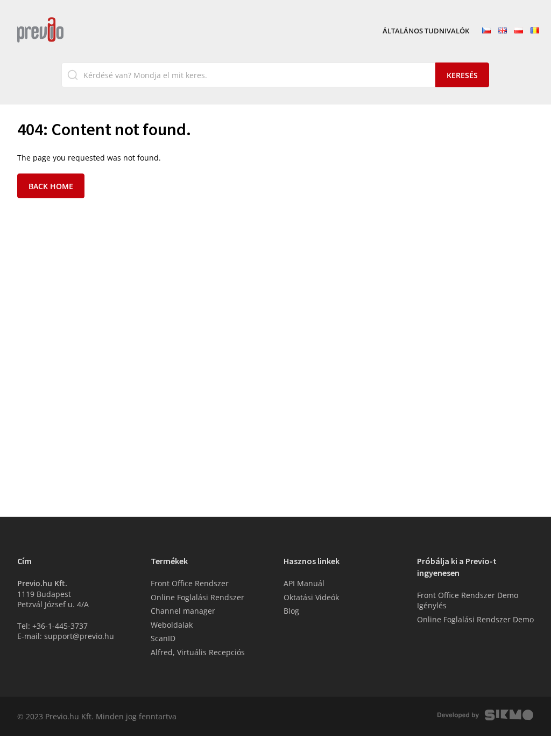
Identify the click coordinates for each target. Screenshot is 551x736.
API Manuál (304, 583)
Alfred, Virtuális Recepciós (198, 652)
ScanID (163, 638)
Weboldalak (172, 625)
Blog (291, 611)
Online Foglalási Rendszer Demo (475, 619)
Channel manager (183, 611)
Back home (51, 186)
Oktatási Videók (311, 597)
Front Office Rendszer (190, 583)
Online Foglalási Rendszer (197, 597)
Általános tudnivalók (426, 31)
